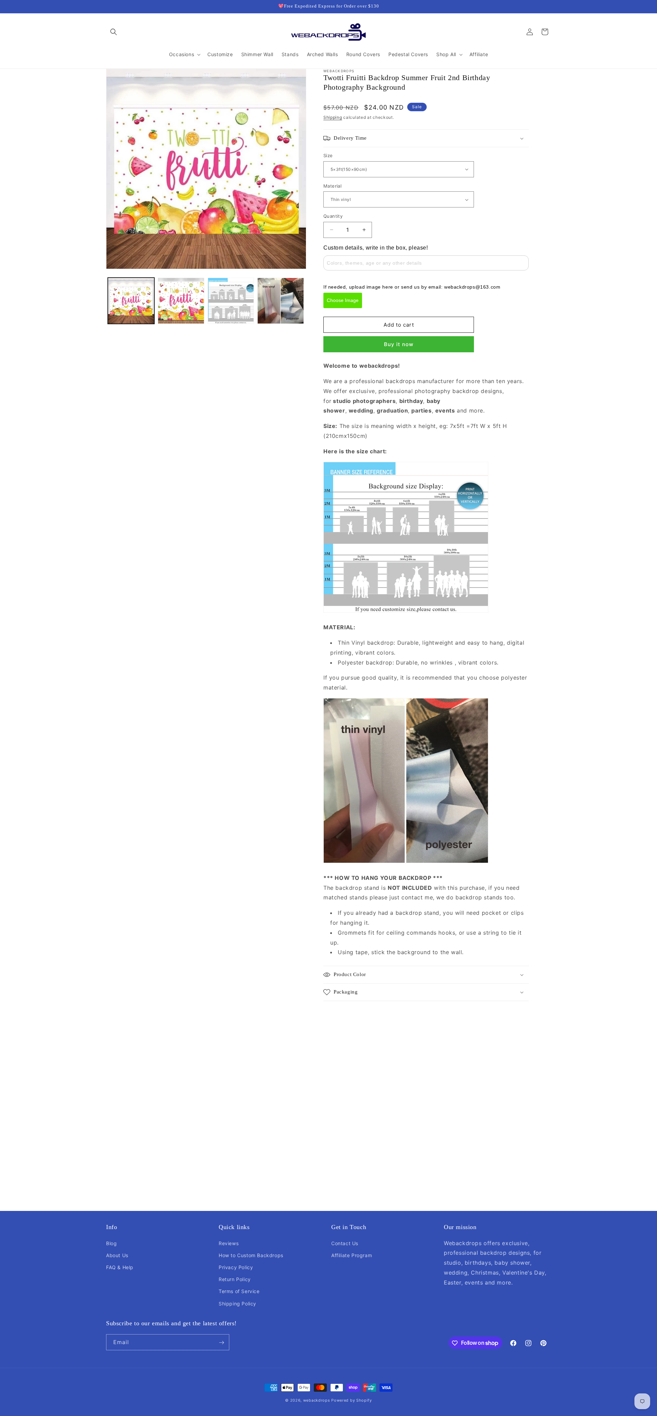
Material (332, 186)
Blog (111, 1243)
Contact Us (344, 1243)
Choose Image (343, 300)
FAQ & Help (119, 1267)
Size (328, 155)
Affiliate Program (351, 1255)
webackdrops (316, 1400)
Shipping (332, 117)
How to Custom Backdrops (251, 1255)
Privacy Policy (236, 1267)
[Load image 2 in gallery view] (181, 301)
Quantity (333, 216)
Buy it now (398, 344)
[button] (113, 31)
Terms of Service (239, 1291)
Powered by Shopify (351, 1400)
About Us (117, 1255)
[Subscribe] (221, 1343)
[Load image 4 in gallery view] (280, 301)
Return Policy (235, 1279)
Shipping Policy (237, 1303)
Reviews (229, 1243)
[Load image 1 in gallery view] (131, 301)
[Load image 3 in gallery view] (231, 301)
